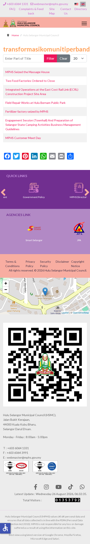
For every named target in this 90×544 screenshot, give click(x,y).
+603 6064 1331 (17, 4)
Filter (50, 58)
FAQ (12, 9)
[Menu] (84, 23)
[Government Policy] (29, 188)
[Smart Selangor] (29, 228)
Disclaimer (62, 261)
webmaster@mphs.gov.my (51, 4)
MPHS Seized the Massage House (27, 72)
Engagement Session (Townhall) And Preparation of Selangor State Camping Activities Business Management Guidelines (43, 124)
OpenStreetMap (81, 312)
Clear (63, 58)
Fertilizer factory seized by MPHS (26, 111)
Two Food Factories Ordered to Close (30, 80)
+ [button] (5, 283)
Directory (81, 9)
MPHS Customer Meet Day (23, 138)
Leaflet (65, 312)
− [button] (5, 289)
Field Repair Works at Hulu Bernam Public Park (35, 102)
